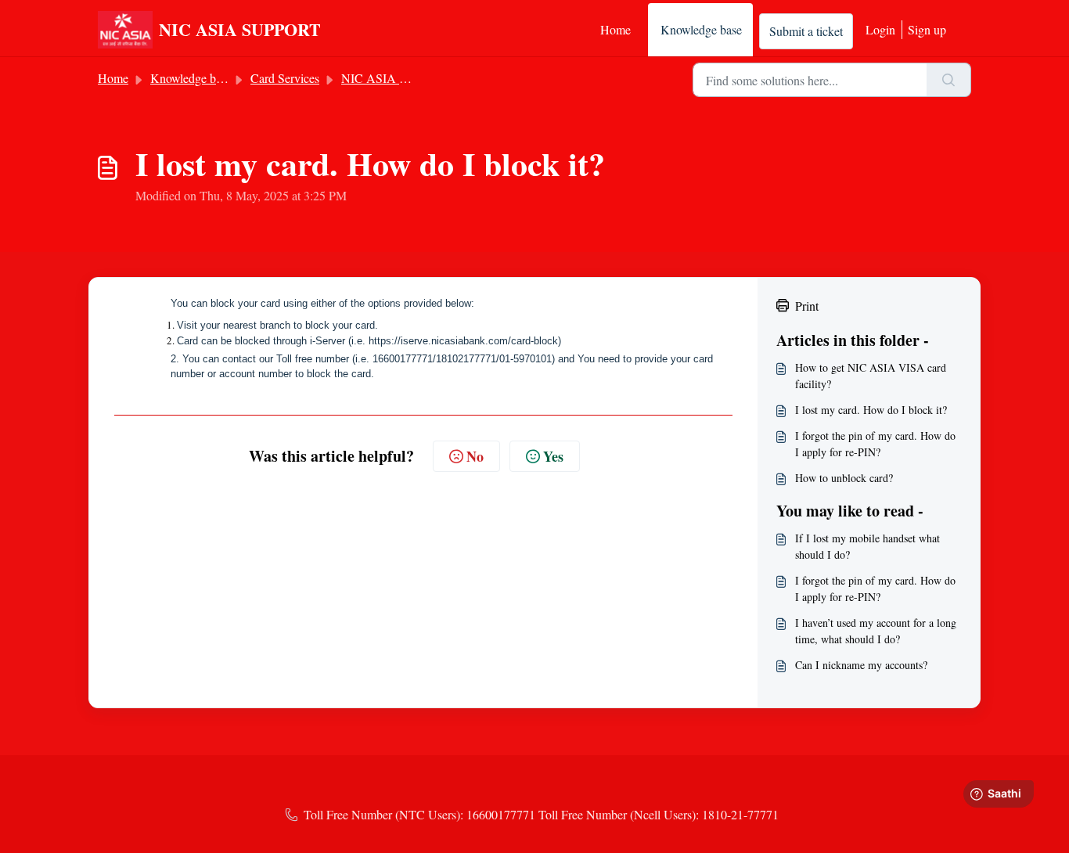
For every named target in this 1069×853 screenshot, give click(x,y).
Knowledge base (701, 29)
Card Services (284, 78)
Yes (553, 456)
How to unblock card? (844, 477)
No (475, 456)
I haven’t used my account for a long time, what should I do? (875, 630)
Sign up (927, 29)
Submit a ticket (806, 31)
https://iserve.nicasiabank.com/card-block (463, 341)
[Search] (949, 80)
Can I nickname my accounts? (861, 664)
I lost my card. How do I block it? (871, 409)
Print (807, 305)
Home (615, 29)
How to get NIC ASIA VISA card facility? (870, 375)
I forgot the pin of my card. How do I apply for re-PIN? (875, 443)
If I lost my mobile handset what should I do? (867, 546)
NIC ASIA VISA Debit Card (413, 78)
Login (880, 29)
